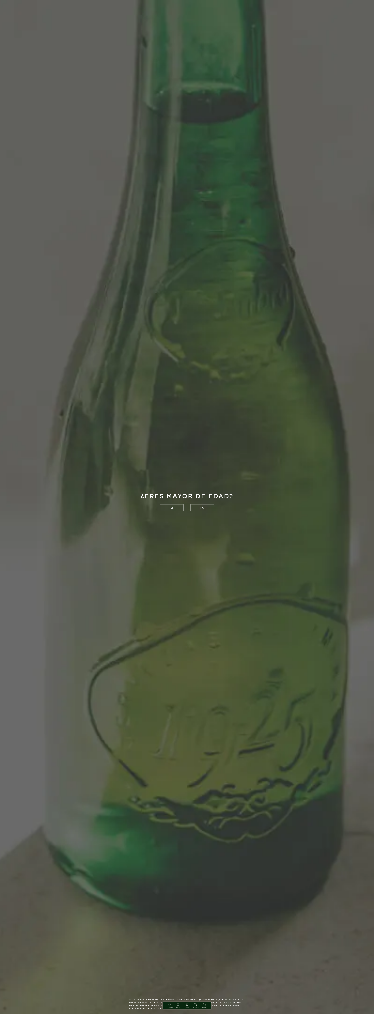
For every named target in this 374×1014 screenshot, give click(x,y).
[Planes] (178, 1004)
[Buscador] (204, 1004)
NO (202, 507)
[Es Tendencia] (169, 1004)
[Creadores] (195, 1004)
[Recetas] (187, 1004)
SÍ (172, 507)
